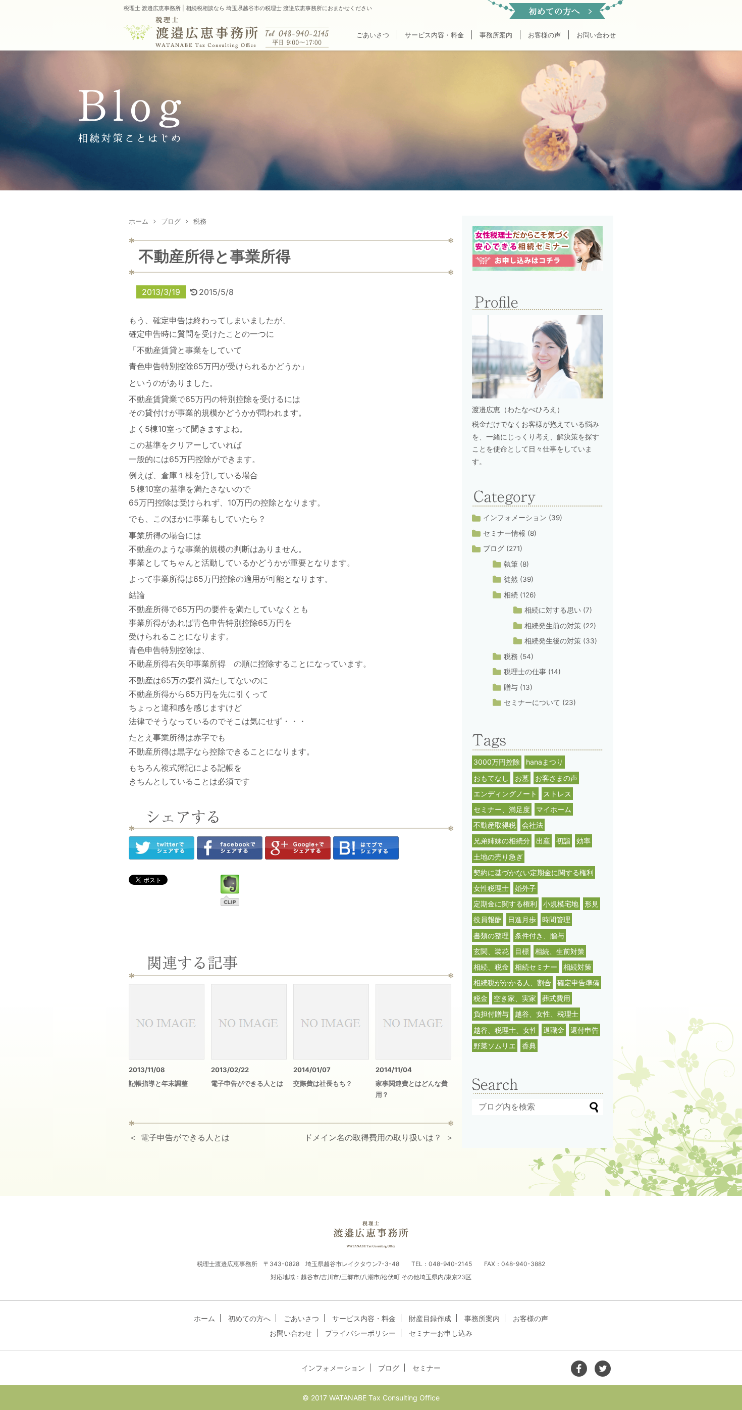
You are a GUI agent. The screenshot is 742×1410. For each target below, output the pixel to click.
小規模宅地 (560, 903)
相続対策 (577, 967)
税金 (480, 998)
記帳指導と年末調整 (158, 1083)
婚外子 (525, 888)
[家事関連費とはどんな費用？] (413, 1022)
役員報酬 (487, 919)
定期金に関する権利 (505, 903)
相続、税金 (491, 967)
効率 (583, 840)
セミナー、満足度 (501, 809)
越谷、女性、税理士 (546, 1014)
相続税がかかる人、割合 (512, 982)
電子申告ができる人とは (247, 1083)
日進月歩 (522, 919)
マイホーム (553, 809)
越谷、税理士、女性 (505, 1030)
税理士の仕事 (525, 672)
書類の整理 (491, 935)
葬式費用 (556, 998)
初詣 (563, 840)
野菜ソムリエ (494, 1045)
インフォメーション (515, 518)
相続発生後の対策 (552, 641)
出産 (543, 840)
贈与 (511, 687)
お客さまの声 (556, 778)
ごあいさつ (372, 35)
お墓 (522, 778)
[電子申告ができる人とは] (249, 1022)
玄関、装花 (491, 951)
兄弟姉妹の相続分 (501, 840)
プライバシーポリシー (360, 1333)
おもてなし (491, 778)
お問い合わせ (596, 35)
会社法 (532, 825)
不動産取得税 (494, 825)
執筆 (511, 564)
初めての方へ (249, 1318)
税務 (511, 656)
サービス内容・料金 (434, 35)
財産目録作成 (430, 1318)
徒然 (511, 579)
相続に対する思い (552, 610)
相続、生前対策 (560, 951)
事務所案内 (496, 35)
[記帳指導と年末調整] (166, 1022)
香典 (529, 1045)
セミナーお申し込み (440, 1333)
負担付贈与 (491, 1014)
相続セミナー (536, 967)
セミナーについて (532, 702)
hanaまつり (544, 762)
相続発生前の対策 (552, 626)
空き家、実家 (515, 998)
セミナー (426, 1368)
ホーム (204, 1318)
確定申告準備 (578, 982)
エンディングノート (505, 793)
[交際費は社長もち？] (331, 1022)
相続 (511, 595)
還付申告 (584, 1030)
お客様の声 (544, 35)
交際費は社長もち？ (322, 1083)
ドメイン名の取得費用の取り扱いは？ (373, 1137)
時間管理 (556, 919)
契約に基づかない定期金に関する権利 (533, 872)
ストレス (557, 793)
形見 (592, 903)
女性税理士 (491, 888)
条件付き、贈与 (539, 935)
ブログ (493, 548)
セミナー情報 (504, 533)
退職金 (553, 1030)
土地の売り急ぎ (498, 856)
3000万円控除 (496, 762)
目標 (522, 951)
